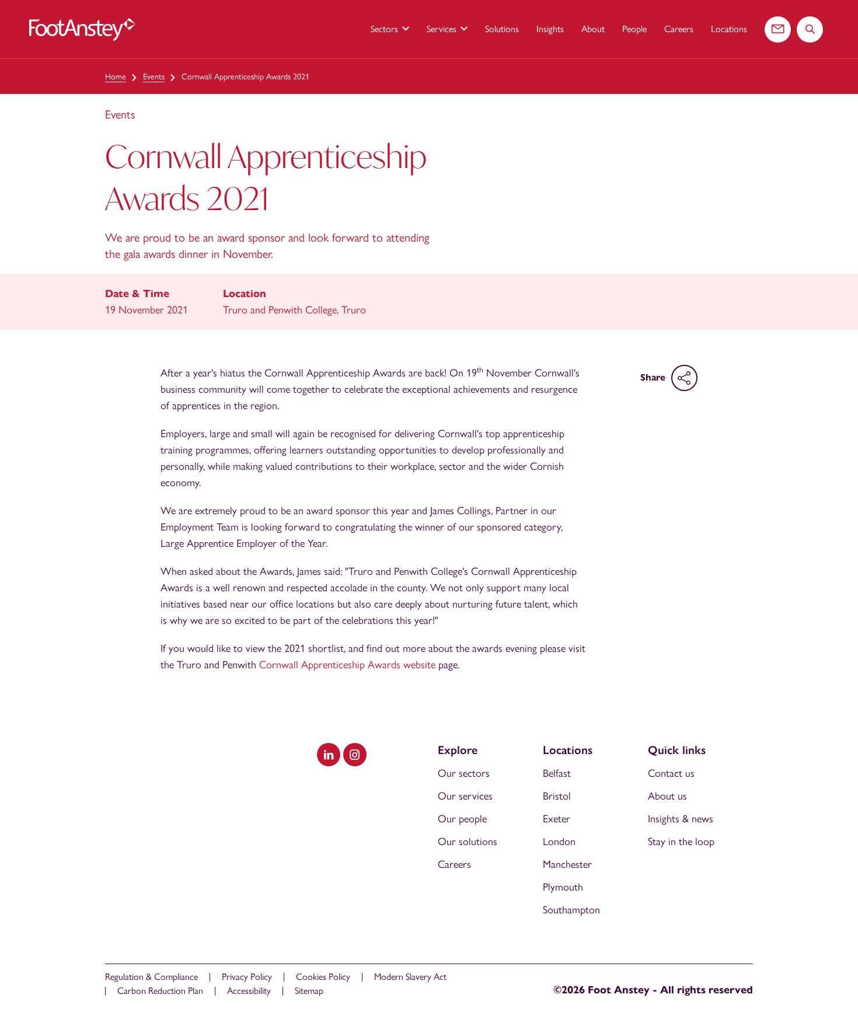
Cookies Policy (323, 976)
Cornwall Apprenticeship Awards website (347, 664)
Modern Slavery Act (410, 976)
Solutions (502, 28)
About (593, 28)
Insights (550, 28)
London (559, 841)
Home (115, 77)
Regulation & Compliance (151, 976)
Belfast (557, 773)
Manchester (567, 864)
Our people (462, 818)
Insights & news (680, 818)
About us (667, 796)
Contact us (671, 773)
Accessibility (249, 990)
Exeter (556, 818)
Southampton (571, 909)
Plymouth (563, 887)
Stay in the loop (681, 841)
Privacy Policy (247, 976)
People (634, 28)
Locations (729, 28)
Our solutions (467, 841)
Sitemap (309, 990)
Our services (465, 796)
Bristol (557, 796)
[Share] (684, 378)
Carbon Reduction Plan (160, 990)
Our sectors (464, 773)
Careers (678, 28)
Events (154, 77)
